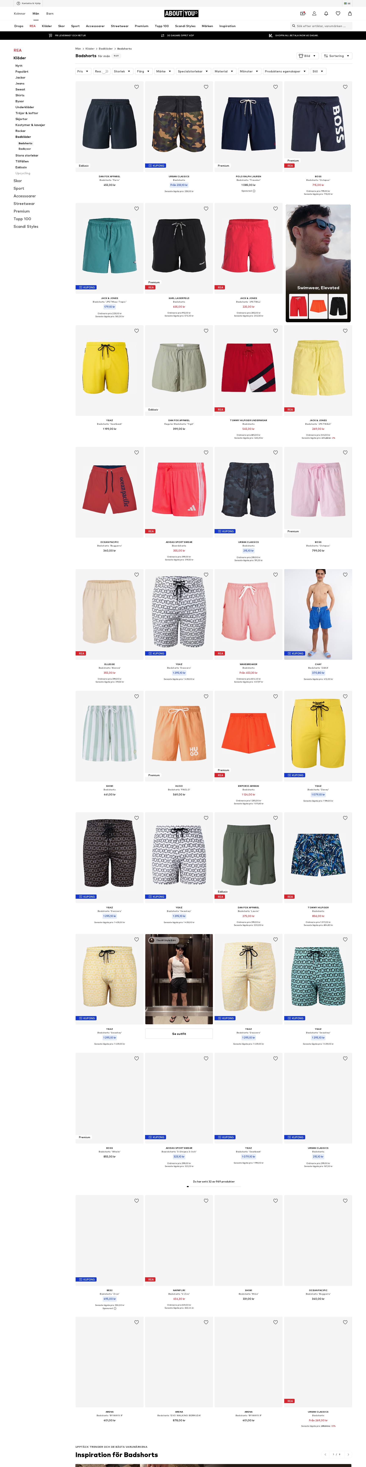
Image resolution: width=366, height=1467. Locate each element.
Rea (98, 71)
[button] (308, 56)
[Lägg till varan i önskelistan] (136, 87)
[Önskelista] (338, 13)
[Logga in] (314, 13)
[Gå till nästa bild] (348, 1454)
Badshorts (124, 48)
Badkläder (106, 48)
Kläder (90, 48)
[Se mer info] (109, 191)
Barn (50, 13)
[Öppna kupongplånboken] (302, 13)
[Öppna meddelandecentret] (326, 13)
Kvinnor (19, 13)
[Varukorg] (349, 13)
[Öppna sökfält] (292, 26)
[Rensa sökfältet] (349, 26)
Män (36, 13)
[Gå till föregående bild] (325, 1454)
